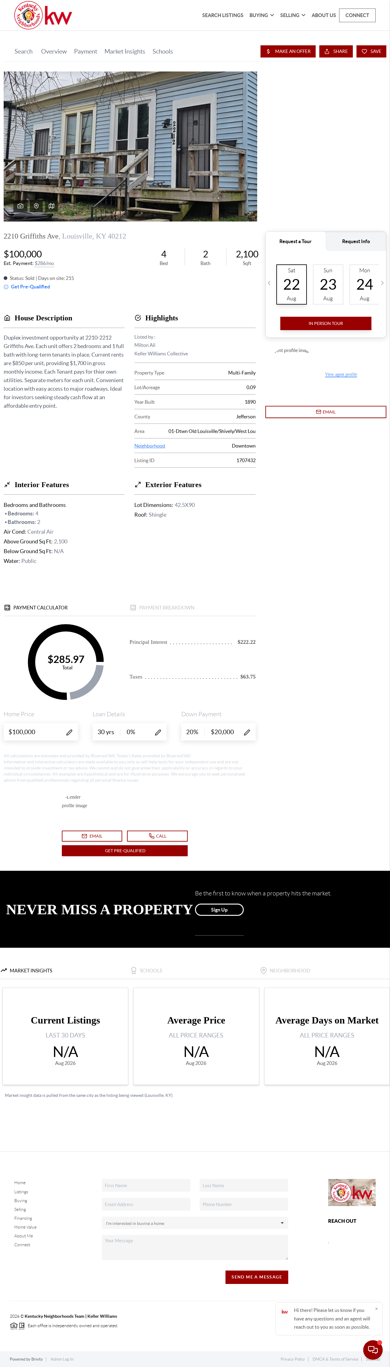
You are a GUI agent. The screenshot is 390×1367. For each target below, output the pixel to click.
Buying (259, 15)
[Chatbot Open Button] (373, 1350)
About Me (23, 1235)
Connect (357, 15)
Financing (23, 1218)
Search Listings (222, 15)
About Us (324, 15)
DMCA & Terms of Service (335, 1359)
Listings (21, 1191)
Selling (290, 15)
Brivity (37, 1359)
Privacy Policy (293, 1359)
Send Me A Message (257, 1277)
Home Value (25, 1227)
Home (20, 1182)
